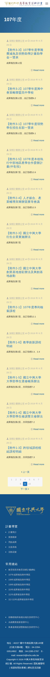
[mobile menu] (47, 4)
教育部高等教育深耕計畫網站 (21, 570)
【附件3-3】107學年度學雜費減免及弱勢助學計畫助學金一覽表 (24, 53)
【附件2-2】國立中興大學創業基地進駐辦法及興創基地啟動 (24, 272)
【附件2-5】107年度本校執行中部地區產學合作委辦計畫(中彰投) (24, 162)
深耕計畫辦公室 (17, 41)
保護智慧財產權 (18, 667)
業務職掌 (12, 537)
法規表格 (12, 547)
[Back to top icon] (45, 672)
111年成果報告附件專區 (19, 594)
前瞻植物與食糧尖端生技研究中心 (23, 617)
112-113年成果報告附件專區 (21, 599)
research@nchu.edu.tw (27, 655)
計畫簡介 (12, 532)
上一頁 (26, 472)
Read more (38, 70)
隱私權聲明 (39, 663)
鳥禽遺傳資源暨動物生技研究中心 (23, 627)
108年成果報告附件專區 (19, 580)
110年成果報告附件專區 (19, 589)
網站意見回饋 (34, 667)
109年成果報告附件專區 (19, 584)
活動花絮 (12, 552)
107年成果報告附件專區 (19, 575)
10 (29, 484)
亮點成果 (12, 542)
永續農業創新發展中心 (18, 622)
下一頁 (24, 489)
